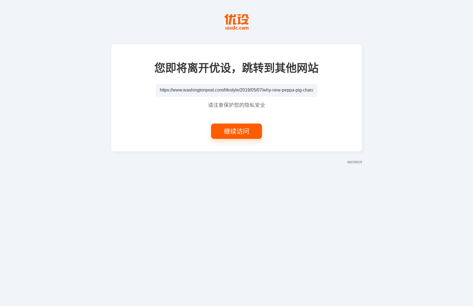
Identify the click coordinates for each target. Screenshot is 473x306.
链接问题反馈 (354, 162)
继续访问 (236, 131)
